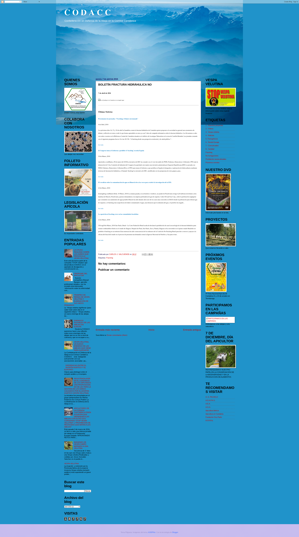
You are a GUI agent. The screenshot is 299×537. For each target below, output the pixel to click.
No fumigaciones (212, 156)
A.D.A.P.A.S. (210, 400)
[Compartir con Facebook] (149, 254)
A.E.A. (208, 404)
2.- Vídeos (209, 129)
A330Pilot (151, 532)
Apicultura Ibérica (212, 410)
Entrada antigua (192, 329)
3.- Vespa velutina (212, 132)
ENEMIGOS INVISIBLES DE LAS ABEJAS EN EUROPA (82, 324)
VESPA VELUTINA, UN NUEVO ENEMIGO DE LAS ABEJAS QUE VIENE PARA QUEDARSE (82, 346)
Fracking (109, 258)
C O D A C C (87, 12)
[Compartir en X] (147, 254)
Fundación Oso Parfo (214, 417)
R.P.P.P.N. (209, 421)
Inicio (151, 329)
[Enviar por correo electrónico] (143, 254)
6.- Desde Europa (212, 142)
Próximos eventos (212, 162)
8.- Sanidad (210, 149)
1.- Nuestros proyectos (214, 125)
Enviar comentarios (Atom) (117, 335)
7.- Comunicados (212, 146)
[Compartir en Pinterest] (152, 254)
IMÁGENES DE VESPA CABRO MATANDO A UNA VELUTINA (81, 445)
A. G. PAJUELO (212, 397)
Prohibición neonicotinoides (216, 159)
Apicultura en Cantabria (214, 414)
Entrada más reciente (108, 329)
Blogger (175, 532)
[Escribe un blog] (145, 254)
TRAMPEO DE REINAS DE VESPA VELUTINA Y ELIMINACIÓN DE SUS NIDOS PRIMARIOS (76, 300)
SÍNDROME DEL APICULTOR (80, 275)
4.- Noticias (210, 135)
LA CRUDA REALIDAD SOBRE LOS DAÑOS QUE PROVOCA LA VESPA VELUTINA (81, 254)
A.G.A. (208, 407)
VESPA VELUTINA (71, 464)
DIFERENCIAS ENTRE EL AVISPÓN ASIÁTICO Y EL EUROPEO (75, 367)
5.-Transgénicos (212, 139)
